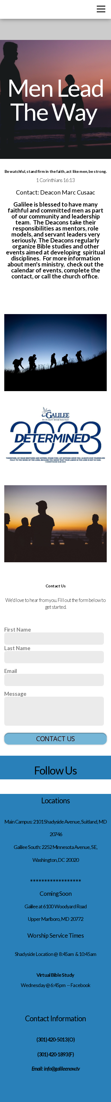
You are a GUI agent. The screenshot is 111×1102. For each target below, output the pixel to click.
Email (10, 671)
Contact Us (55, 738)
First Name (17, 629)
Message (15, 694)
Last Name (17, 648)
